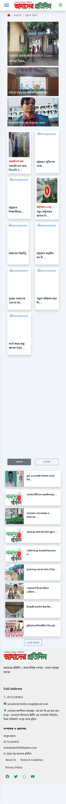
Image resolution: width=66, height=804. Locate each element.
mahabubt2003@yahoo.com (20, 748)
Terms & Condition (31, 760)
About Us (10, 760)
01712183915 (15, 697)
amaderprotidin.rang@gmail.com (27, 704)
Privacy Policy (13, 768)
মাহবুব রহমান (10, 736)
